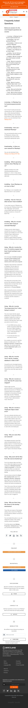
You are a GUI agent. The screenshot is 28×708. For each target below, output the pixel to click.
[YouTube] (15, 690)
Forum (15, 593)
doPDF (15, 653)
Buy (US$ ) (14, 6)
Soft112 (4, 654)
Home (5, 661)
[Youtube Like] (14, 535)
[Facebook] (4, 690)
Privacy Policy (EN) (20, 665)
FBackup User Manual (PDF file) (12, 153)
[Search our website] (26, 11)
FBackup (5, 663)
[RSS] (18, 690)
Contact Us (6, 670)
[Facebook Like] (6, 535)
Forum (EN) (17, 702)
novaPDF (11, 653)
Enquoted (22, 654)
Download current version (14, 551)
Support (14, 614)
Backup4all (15, 651)
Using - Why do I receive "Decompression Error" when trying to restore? (13, 69)
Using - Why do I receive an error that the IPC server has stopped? (13, 79)
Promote (6, 672)
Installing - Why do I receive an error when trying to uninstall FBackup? (14, 58)
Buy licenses (14, 570)
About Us (6, 668)
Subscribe (15, 639)
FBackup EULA (7, 119)
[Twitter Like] (10, 535)
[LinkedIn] (11, 690)
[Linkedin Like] (17, 535)
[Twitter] (7, 690)
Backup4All (18, 663)
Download (18, 661)
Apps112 (9, 654)
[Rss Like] (21, 535)
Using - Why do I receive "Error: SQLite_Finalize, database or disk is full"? (14, 74)
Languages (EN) (7, 665)
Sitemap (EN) (11, 702)
